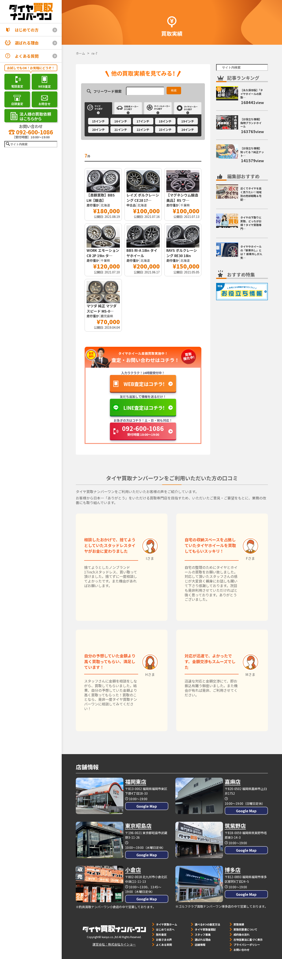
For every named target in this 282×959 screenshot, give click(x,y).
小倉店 (133, 870)
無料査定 (161, 934)
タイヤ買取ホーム (166, 924)
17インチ (143, 121)
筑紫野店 (235, 825)
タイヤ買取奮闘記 (205, 929)
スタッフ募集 (203, 934)
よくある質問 (27, 56)
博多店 (233, 870)
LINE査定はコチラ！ (144, 407)
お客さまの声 (164, 939)
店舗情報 (200, 944)
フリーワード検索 (107, 91)
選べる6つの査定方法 (207, 924)
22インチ (143, 129)
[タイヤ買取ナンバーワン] (31, 11)
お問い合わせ (241, 950)
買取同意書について (245, 929)
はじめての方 (27, 30)
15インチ (98, 121)
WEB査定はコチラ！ (144, 383)
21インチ (120, 129)
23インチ (165, 129)
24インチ (187, 129)
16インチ (120, 121)
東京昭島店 (138, 825)
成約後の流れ (241, 934)
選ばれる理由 (27, 43)
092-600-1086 (34, 132)
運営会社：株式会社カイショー (114, 944)
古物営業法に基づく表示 (248, 939)
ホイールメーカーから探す (158, 108)
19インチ (187, 121)
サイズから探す (98, 108)
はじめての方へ (165, 929)
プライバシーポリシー (247, 944)
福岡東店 (135, 781)
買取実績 (239, 924)
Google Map (146, 806)
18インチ (165, 121)
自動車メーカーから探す (128, 108)
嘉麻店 (233, 781)
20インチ (98, 129)
